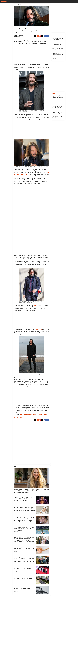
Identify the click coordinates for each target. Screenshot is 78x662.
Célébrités (19, 4)
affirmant (28, 307)
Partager (47, 35)
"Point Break (27, 171)
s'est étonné (39, 329)
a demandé (43, 262)
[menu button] (76, 1)
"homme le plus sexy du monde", (40, 378)
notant (35, 305)
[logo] (4, 1)
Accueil (15, 4)
